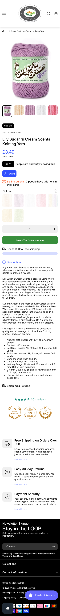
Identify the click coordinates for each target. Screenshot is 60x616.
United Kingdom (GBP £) (13, 583)
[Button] (55, 191)
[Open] (7, 608)
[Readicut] (30, 13)
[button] (56, 13)
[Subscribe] (54, 546)
